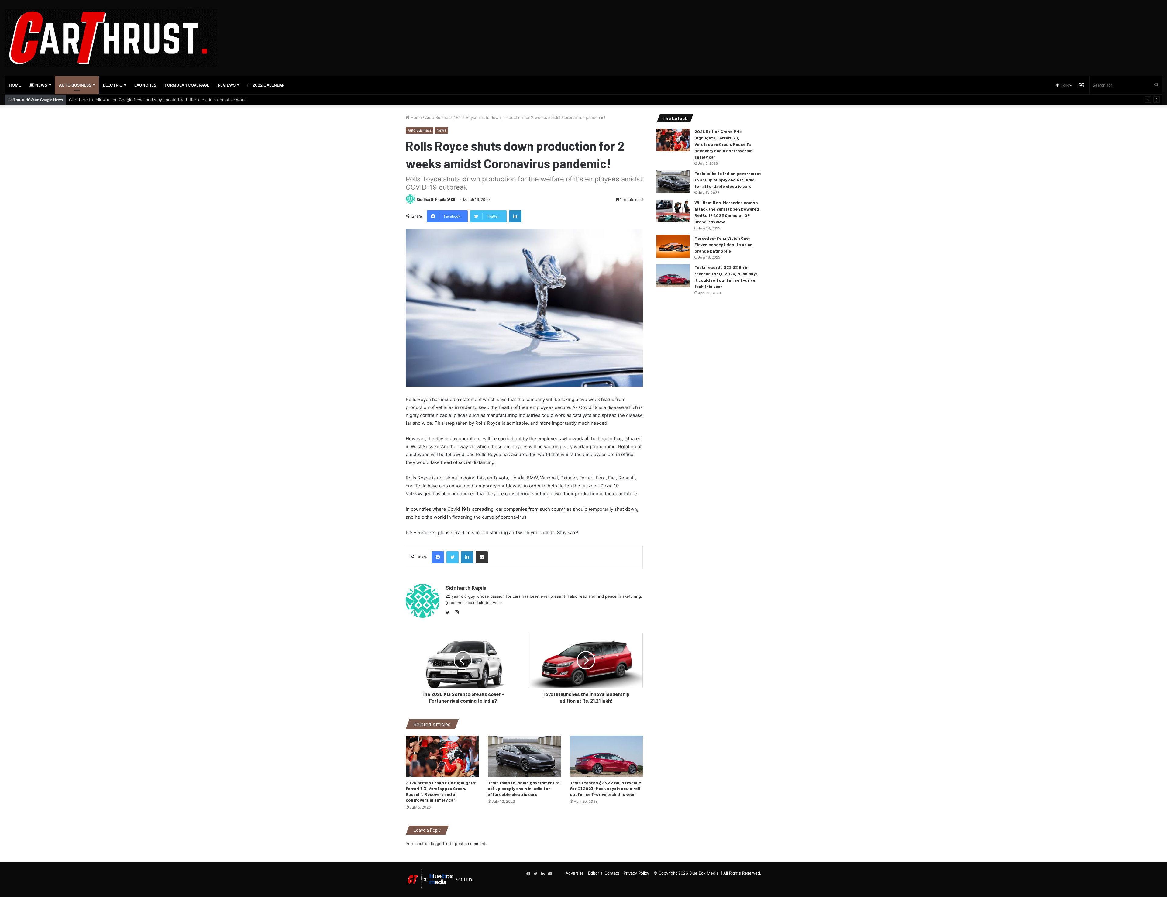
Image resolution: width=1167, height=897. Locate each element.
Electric (112, 85)
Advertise (575, 873)
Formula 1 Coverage (187, 85)
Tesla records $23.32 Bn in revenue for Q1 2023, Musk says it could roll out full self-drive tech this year (605, 788)
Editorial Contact (603, 873)
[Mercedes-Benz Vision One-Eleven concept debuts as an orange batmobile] (673, 246)
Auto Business (75, 85)
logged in (440, 843)
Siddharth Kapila (431, 199)
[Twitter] (449, 612)
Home (15, 85)
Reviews (227, 85)
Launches (145, 85)
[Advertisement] (778, 19)
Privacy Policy (636, 873)
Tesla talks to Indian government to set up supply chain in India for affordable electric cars (524, 788)
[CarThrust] (111, 38)
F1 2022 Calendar (265, 85)
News (40, 85)
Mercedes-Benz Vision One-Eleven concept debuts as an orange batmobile (723, 244)
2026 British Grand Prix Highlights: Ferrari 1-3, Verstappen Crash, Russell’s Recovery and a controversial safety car (724, 144)
